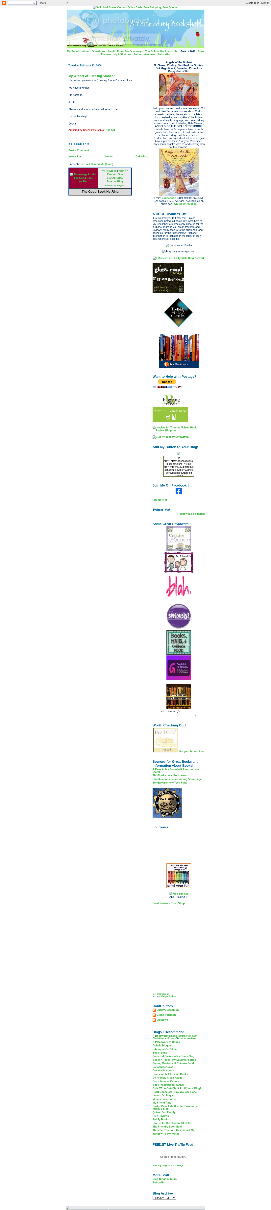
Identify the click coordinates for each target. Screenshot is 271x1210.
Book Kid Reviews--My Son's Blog (173, 1056)
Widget (164, 996)
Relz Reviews (161, 1115)
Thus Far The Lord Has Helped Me (173, 1130)
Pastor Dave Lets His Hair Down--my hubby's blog (175, 1107)
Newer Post (75, 156)
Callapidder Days (163, 1066)
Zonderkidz (169, 197)
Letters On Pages (163, 1095)
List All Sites (115, 177)
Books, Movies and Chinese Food (173, 1063)
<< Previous (109, 170)
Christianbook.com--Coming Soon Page (177, 779)
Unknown (162, 1019)
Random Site (115, 174)
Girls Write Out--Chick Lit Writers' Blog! (177, 1088)
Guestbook (98, 51)
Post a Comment (78, 150)
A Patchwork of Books (166, 1041)
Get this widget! (161, 994)
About (85, 51)
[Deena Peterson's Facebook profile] (179, 493)
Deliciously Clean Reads (167, 1077)
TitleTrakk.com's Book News (170, 775)
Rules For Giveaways (130, 51)
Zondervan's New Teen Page (170, 782)
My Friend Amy (162, 1102)
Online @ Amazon (185, 203)
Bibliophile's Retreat (165, 1049)
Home (108, 156)
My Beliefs (73, 51)
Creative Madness (163, 1070)
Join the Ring (115, 181)
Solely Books (161, 1119)
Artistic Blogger (162, 1045)
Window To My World (166, 1133)
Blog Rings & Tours (165, 1178)
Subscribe (164, 54)
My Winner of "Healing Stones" (91, 76)
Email (111, 51)
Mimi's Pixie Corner (165, 1099)
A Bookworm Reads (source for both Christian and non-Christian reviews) (175, 1037)
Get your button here (191, 751)
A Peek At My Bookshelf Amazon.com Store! (176, 770)
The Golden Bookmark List (161, 51)
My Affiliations (122, 54)
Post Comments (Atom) (99, 164)
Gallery (172, 996)
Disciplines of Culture (166, 1081)
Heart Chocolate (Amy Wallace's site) (175, 1091)
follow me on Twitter (192, 513)
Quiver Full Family (164, 1112)
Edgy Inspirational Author (168, 1084)
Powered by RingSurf (115, 185)
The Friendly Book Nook (167, 1126)
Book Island (160, 1052)
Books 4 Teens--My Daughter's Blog (174, 1059)
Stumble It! (160, 499)
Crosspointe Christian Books (170, 1074)
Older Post (142, 156)
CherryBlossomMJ (168, 1010)
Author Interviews (144, 54)
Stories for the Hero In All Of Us (172, 1123)
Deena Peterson (166, 1015)
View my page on (168, 1165)
